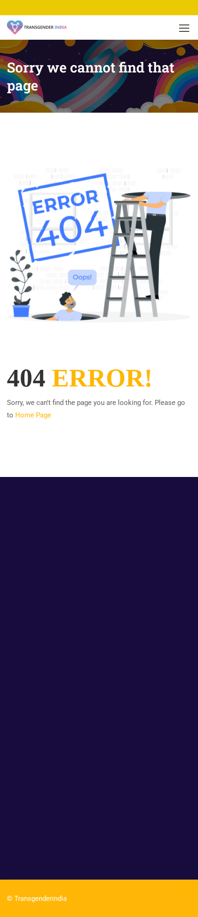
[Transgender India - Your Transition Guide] (37, 27)
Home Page (33, 415)
